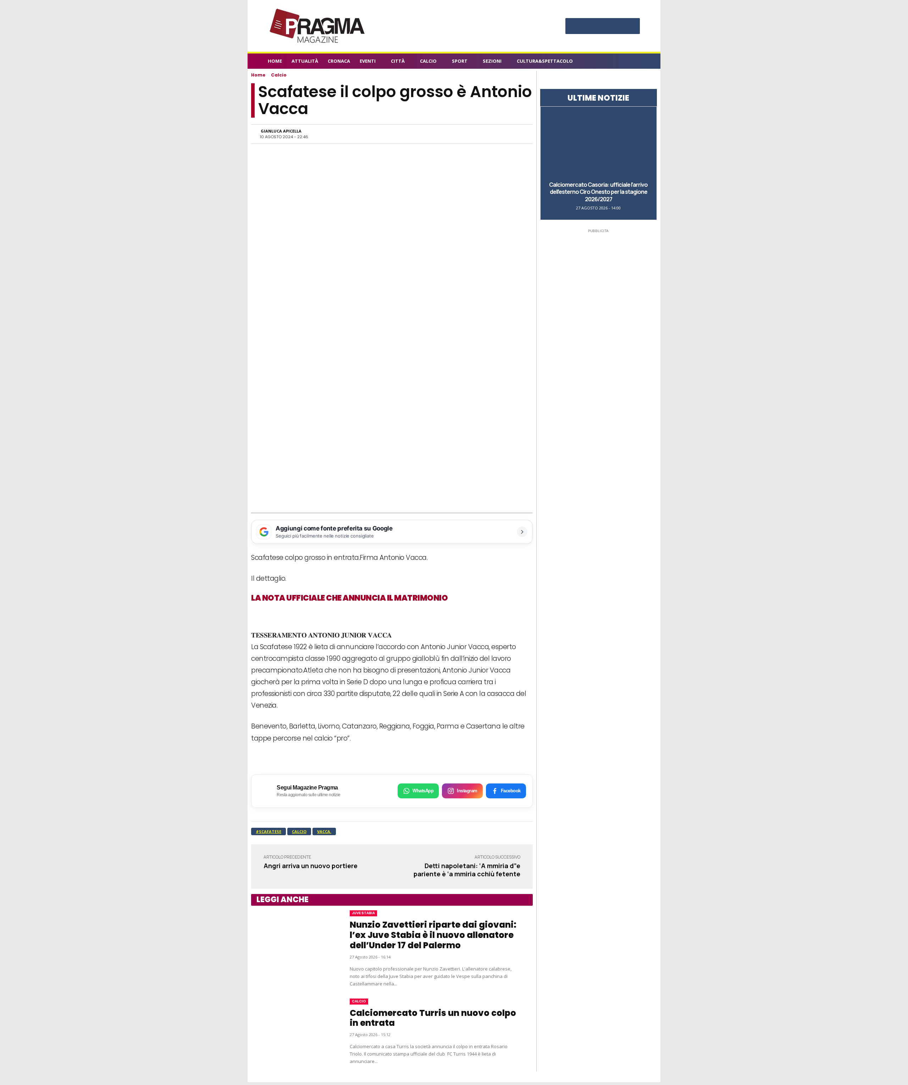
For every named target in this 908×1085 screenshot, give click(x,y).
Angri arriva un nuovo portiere (311, 865)
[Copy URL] (500, 134)
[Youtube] (631, 27)
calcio (299, 831)
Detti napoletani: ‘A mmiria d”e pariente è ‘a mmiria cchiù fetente (467, 869)
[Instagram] (588, 27)
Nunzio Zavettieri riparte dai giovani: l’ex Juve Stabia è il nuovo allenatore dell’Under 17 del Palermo (433, 935)
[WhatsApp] (451, 134)
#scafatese (268, 831)
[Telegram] (484, 134)
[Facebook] (574, 27)
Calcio (279, 75)
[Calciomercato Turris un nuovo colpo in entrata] (293, 1032)
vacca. (324, 831)
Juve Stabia (363, 913)
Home (258, 75)
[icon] (636, 62)
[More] (516, 134)
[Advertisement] (392, 459)
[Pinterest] (602, 27)
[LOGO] (318, 26)
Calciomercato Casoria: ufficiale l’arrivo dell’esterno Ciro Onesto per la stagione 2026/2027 (598, 192)
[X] (616, 27)
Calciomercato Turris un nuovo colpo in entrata (433, 1018)
